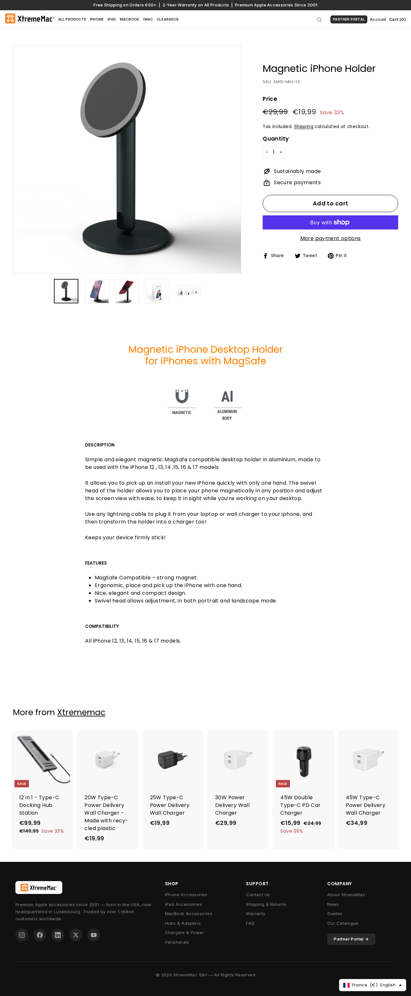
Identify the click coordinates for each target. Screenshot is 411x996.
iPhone (97, 19)
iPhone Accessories (186, 894)
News (333, 904)
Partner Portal (349, 19)
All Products (72, 19)
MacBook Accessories (189, 913)
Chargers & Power (184, 932)
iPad (112, 19)
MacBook (129, 19)
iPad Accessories (183, 904)
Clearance (168, 19)
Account (378, 19)
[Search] (319, 19)
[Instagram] (21, 935)
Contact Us (258, 894)
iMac (148, 19)
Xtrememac (81, 712)
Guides (334, 913)
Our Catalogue (342, 923)
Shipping (303, 127)
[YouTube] (93, 935)
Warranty (255, 913)
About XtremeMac (346, 894)
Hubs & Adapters (183, 923)
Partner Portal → (351, 938)
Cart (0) (397, 19)
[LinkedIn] (57, 935)
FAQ (250, 923)
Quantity (276, 139)
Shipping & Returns (266, 904)
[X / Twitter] (75, 935)
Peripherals (177, 942)
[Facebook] (39, 935)
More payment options (330, 238)
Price (270, 99)
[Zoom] (127, 159)
